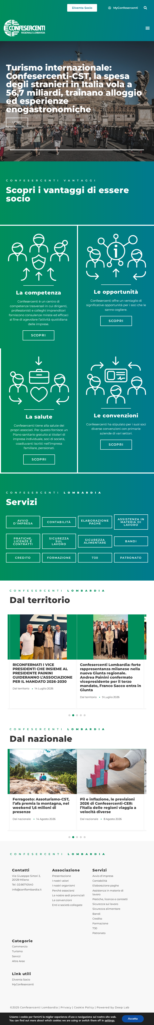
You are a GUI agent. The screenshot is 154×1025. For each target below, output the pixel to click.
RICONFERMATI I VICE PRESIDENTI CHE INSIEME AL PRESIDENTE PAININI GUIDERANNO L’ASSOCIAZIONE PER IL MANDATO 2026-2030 (42, 673)
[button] (145, 8)
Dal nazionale (22, 819)
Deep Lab (122, 1007)
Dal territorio (21, 688)
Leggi (17, 117)
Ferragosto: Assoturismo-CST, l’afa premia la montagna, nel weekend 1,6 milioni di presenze (41, 805)
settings (109, 1020)
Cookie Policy (84, 1007)
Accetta (133, 1019)
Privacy (66, 1007)
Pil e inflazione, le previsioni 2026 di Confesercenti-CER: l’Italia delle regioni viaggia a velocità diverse (108, 805)
